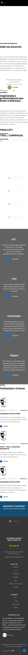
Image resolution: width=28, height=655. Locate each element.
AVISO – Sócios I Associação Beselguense (10, 448)
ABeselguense (24, 410)
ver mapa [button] (15, 87)
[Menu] (26, 3)
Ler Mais (6, 426)
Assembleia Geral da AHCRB (10, 414)
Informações (3, 410)
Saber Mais (15, 259)
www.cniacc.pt (6, 631)
